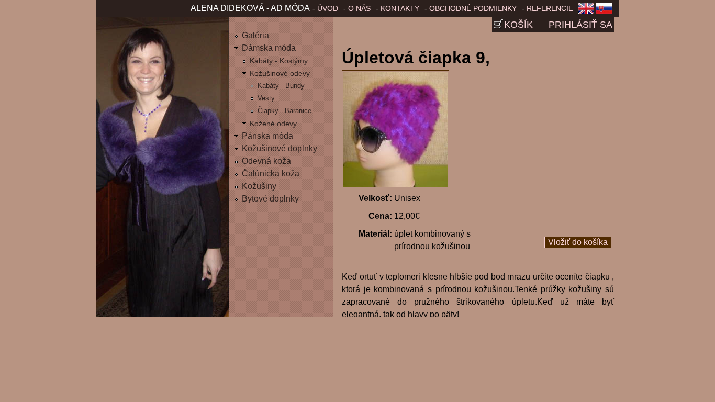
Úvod (327, 8)
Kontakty (400, 8)
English (586, 11)
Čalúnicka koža (270, 173)
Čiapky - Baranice (284, 111)
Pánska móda (267, 135)
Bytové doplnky (270, 198)
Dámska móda (269, 47)
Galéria (255, 35)
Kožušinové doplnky (279, 148)
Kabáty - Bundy (281, 86)
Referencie (550, 8)
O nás (359, 8)
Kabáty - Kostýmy (279, 61)
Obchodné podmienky (473, 8)
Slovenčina (606, 11)
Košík (518, 24)
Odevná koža (266, 161)
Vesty (266, 98)
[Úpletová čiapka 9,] (395, 185)
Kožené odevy (273, 123)
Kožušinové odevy (280, 73)
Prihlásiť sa (580, 24)
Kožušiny (259, 186)
